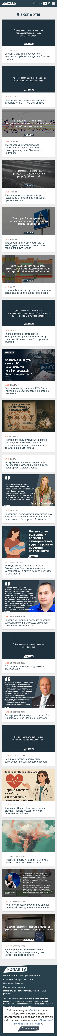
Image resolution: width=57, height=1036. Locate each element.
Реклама (19, 983)
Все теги (13, 975)
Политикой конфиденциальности (33, 1021)
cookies (27, 998)
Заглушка (28, 979)
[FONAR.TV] (9, 3)
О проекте (8, 979)
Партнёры (8, 983)
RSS (5, 975)
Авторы (18, 979)
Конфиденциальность (14, 987)
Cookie (33, 1010)
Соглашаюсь (29, 1028)
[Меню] (53, 3)
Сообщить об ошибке (29, 975)
